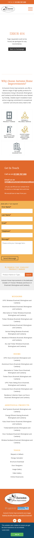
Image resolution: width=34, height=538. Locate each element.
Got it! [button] (17, 534)
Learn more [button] (5, 530)
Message (5, 239)
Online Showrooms (17, 477)
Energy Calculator (17, 458)
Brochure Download (17, 462)
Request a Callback (17, 454)
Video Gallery (17, 473)
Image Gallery (17, 469)
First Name (6, 207)
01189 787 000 (20, 2)
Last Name (6, 215)
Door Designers (17, 465)
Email (4, 223)
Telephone (6, 231)
